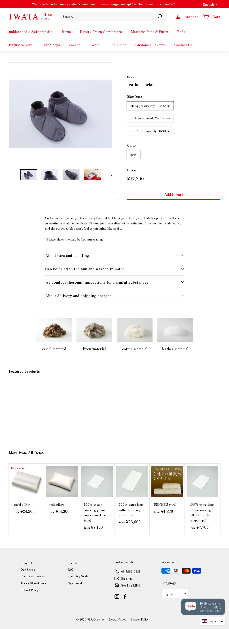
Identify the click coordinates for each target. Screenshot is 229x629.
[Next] (109, 175)
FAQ (70, 569)
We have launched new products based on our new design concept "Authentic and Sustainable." (104, 4)
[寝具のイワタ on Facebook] (125, 596)
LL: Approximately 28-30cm (150, 131)
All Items (36, 452)
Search (72, 563)
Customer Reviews (33, 576)
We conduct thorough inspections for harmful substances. (97, 282)
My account (75, 583)
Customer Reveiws (150, 44)
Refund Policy (29, 590)
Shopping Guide (78, 576)
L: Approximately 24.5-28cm (150, 118)
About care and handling (67, 255)
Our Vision (117, 44)
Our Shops (51, 44)
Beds (181, 31)
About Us (27, 563)
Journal (75, 44)
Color (131, 145)
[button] (212, 621)
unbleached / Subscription (31, 31)
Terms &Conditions (33, 583)
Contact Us (183, 44)
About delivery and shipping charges (78, 295)
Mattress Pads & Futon (149, 31)
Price (131, 169)
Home (130, 77)
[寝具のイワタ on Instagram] (116, 596)
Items (66, 31)
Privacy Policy (139, 619)
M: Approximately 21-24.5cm (150, 105)
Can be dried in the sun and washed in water (84, 268)
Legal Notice (117, 619)
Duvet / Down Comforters (101, 31)
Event (95, 44)
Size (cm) (134, 96)
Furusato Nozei (21, 44)
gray (133, 154)
